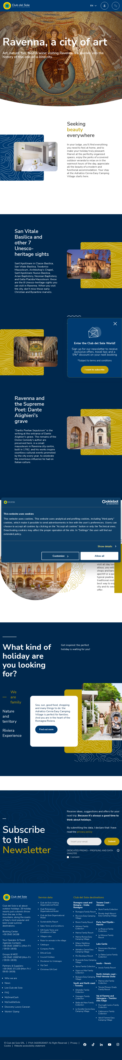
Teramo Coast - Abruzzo (103, 904)
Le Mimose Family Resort (105, 936)
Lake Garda (101, 944)
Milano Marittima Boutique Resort (82, 944)
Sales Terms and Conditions (52, 926)
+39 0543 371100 (11, 968)
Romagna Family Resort (85, 911)
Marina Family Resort (84, 932)
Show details (105, 546)
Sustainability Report (49, 921)
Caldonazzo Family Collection (106, 1012)
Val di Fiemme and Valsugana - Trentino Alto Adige (106, 998)
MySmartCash (12, 997)
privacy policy (84, 832)
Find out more (49, 729)
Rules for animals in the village (53, 940)
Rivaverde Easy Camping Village (85, 961)
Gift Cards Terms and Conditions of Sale (49, 931)
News (7, 983)
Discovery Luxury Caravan (17, 1006)
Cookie (7, 1045)
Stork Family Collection (108, 909)
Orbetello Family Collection (82, 991)
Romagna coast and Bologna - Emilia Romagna (82, 905)
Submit (111, 841)
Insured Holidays (47, 957)
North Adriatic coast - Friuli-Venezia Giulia (106, 975)
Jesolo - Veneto (103, 963)
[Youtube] (109, 1044)
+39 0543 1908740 (12, 957)
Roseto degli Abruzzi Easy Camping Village (107, 914)
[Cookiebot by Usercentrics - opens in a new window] (104, 502)
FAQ (7, 992)
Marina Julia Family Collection (106, 982)
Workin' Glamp (12, 1011)
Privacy (73, 1042)
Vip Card (44, 965)
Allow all (99, 556)
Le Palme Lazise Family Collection (108, 955)
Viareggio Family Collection (82, 997)
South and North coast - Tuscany (84, 984)
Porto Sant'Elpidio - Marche (105, 923)
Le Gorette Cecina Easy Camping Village (85, 1010)
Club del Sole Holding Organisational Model (49, 903)
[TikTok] (93, 1044)
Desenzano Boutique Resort (107, 949)
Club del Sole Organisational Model (52, 916)
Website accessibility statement (29, 1045)
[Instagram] (117, 1044)
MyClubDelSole (12, 1002)
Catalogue (44, 944)
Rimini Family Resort (84, 922)
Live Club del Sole (13, 987)
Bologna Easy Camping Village (85, 978)
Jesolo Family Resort (107, 967)
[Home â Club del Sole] (16, 5)
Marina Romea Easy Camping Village (83, 938)
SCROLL (61, 69)
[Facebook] (84, 1044)
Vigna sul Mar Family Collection (84, 971)
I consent (75, 857)
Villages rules (46, 936)
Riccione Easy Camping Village (85, 917)
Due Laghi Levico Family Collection (108, 1006)
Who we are (11, 978)
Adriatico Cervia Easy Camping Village (84, 950)
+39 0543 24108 (11, 934)
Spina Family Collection (85, 966)
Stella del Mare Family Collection (84, 1003)
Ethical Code (45, 953)
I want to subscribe (95, 369)
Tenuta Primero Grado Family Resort (107, 988)
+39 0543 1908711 (12, 945)
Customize (58, 556)
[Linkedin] (101, 1044)
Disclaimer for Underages (51, 961)
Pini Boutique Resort (84, 956)
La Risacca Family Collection (105, 930)
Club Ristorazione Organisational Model (49, 910)
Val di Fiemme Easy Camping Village (106, 1018)
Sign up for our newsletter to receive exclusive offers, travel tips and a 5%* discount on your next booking (94, 352)
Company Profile (47, 949)
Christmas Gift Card (48, 969)
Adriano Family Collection (81, 927)
